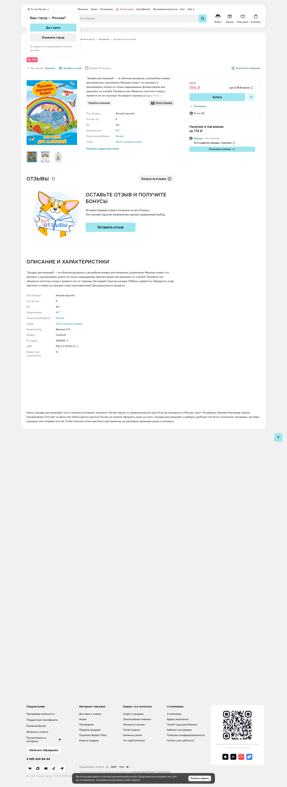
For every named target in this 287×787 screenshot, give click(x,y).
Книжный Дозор (36, 725)
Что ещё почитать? (134, 740)
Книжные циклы (132, 735)
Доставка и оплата (90, 713)
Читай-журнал (131, 729)
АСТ (118, 130)
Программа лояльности (40, 713)
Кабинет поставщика (179, 729)
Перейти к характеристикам (102, 148)
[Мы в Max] (38, 768)
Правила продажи (90, 729)
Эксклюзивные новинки (137, 719)
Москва (198, 138)
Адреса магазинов (177, 719)
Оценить (50, 68)
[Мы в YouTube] (46, 768)
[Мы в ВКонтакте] (30, 768)
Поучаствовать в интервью (36, 739)
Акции (83, 719)
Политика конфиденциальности (186, 735)
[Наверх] (278, 437)
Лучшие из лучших (134, 724)
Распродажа (86, 724)
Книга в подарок (89, 740)
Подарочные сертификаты (42, 719)
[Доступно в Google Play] (233, 757)
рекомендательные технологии (151, 772)
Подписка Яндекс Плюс (93, 735)
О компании (174, 713)
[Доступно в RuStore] (249, 757)
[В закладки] (251, 97)
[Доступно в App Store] (225, 757)
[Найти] (203, 18)
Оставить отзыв (72, 68)
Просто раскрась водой (129, 141)
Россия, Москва (38, 9)
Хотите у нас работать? (180, 740)
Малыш (120, 136)
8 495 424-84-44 (38, 759)
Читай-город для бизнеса (182, 724)
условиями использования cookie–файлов (118, 780)
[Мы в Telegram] (61, 768)
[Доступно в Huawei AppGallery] (241, 757)
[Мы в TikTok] (53, 768)
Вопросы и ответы (37, 731)
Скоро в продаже (133, 713)
